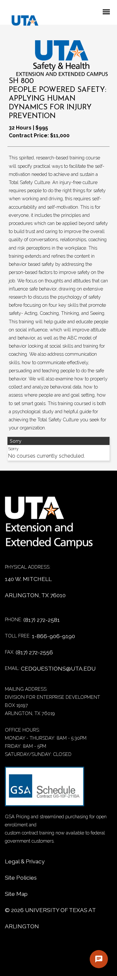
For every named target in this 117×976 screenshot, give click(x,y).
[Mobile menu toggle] (108, 12)
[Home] (53, 526)
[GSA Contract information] (44, 789)
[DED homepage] (22, 22)
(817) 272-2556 (34, 652)
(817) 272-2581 (41, 620)
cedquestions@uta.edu (58, 668)
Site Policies (21, 877)
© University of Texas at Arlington (50, 918)
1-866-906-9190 (53, 636)
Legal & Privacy (25, 861)
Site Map (16, 894)
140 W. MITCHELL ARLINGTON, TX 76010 (35, 587)
